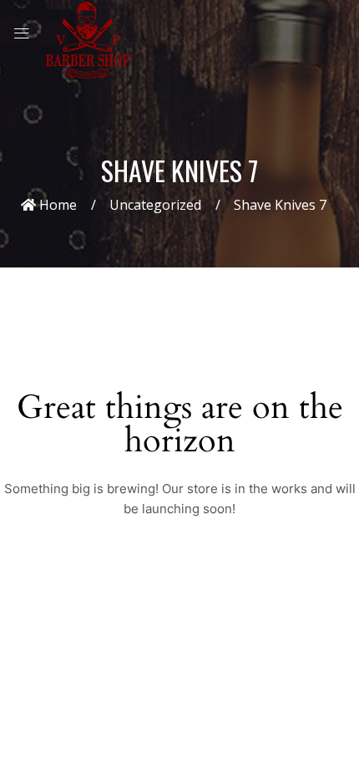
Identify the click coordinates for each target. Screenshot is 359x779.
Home (56, 205)
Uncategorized (155, 205)
